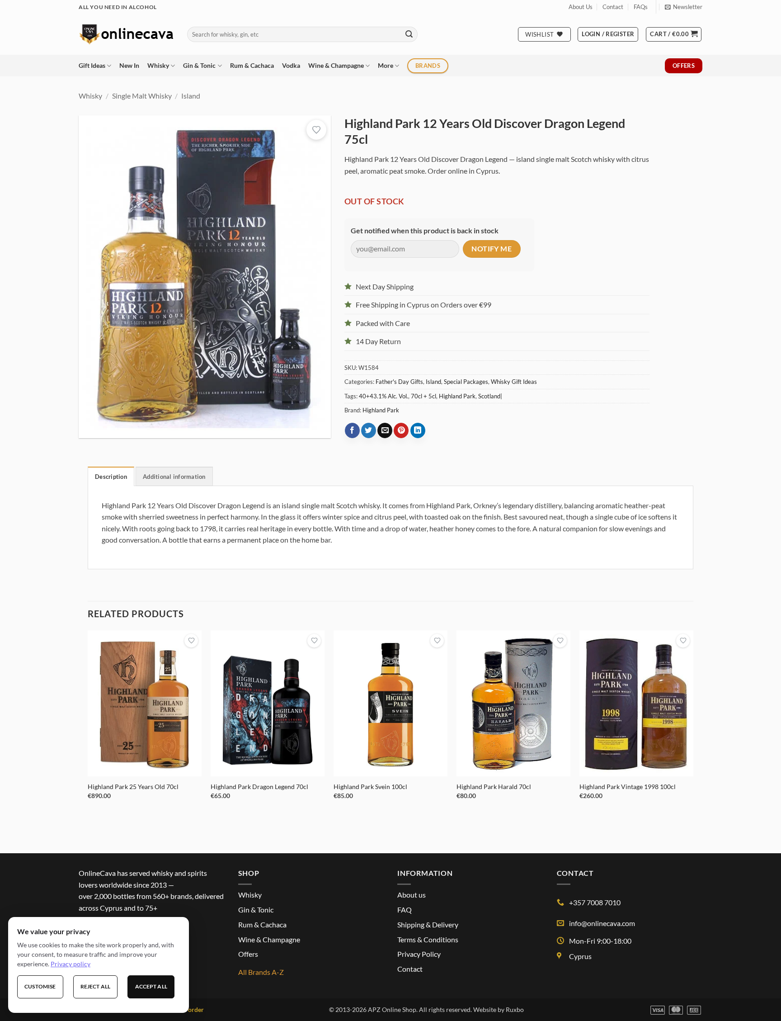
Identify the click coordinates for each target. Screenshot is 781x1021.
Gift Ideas (92, 65)
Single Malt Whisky (142, 95)
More (385, 65)
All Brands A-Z (261, 972)
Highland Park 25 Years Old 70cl (133, 786)
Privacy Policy (419, 954)
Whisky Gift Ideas (514, 381)
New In (129, 65)
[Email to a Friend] (384, 430)
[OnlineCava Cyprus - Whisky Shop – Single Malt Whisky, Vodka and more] (126, 34)
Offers (248, 954)
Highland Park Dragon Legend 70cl (259, 786)
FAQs (641, 6)
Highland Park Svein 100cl (370, 786)
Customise (40, 986)
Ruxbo (515, 1009)
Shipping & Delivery (427, 924)
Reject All (95, 986)
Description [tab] (111, 476)
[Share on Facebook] (352, 430)
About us (411, 894)
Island (190, 95)
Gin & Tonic (199, 65)
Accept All (151, 986)
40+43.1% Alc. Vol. (383, 396)
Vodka (291, 65)
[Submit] (409, 34)
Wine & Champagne (336, 65)
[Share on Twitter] (368, 430)
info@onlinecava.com (602, 923)
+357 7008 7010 (595, 902)
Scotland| (490, 396)
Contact (612, 6)
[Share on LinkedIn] (417, 430)
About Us (581, 6)
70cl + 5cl (423, 396)
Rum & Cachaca (252, 65)
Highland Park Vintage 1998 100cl (627, 786)
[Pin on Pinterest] (401, 430)
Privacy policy (70, 964)
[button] (683, 7)
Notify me (491, 249)
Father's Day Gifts (399, 381)
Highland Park (457, 396)
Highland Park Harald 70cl (493, 786)
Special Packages (466, 381)
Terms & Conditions (427, 939)
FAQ (404, 909)
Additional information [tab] (174, 476)
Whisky (158, 65)
